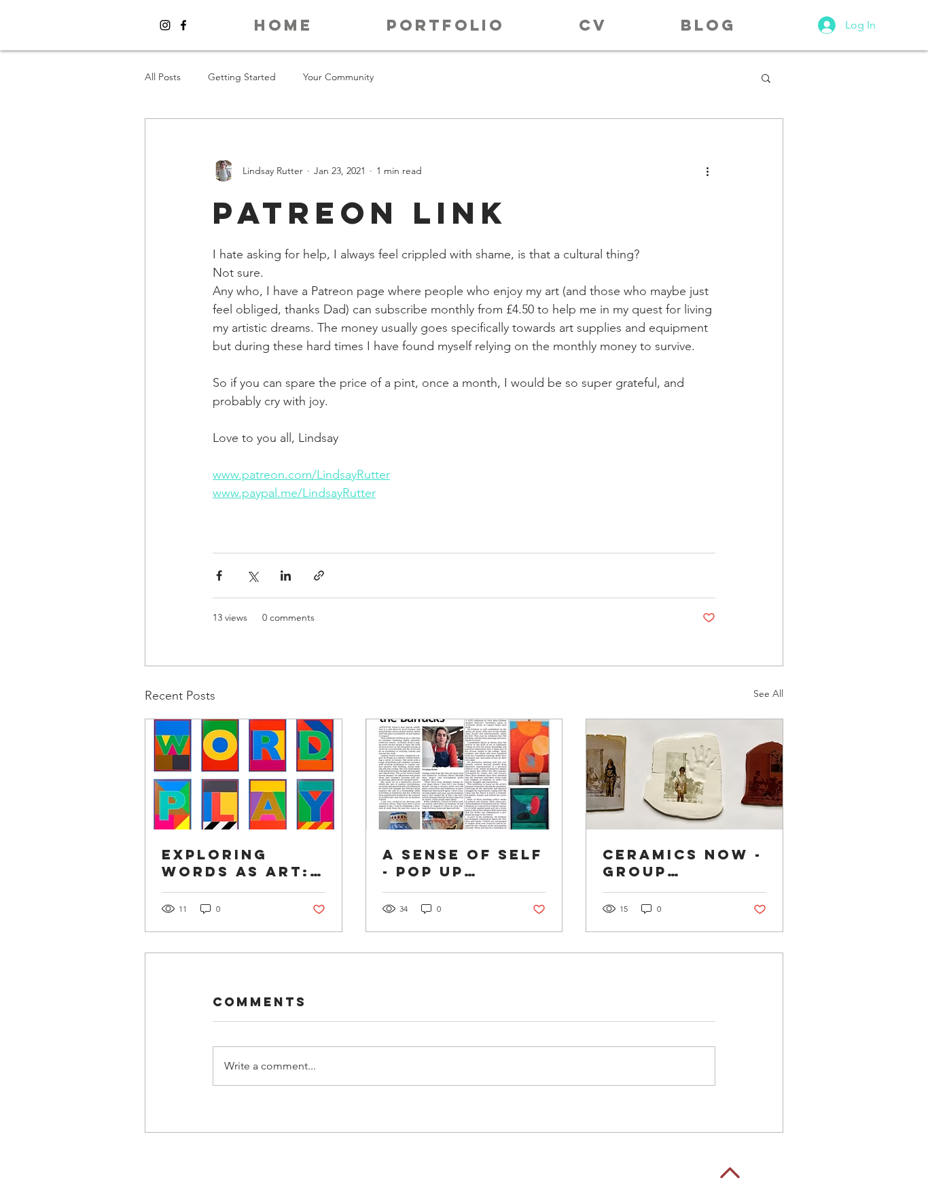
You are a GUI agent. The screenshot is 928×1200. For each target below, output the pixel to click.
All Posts (163, 77)
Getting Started (242, 77)
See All (768, 693)
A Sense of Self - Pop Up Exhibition (462, 863)
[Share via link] (319, 575)
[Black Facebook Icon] (183, 25)
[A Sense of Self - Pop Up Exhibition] (464, 774)
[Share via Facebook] (219, 575)
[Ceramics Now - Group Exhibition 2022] (684, 774)
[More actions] (707, 170)
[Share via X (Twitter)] (252, 575)
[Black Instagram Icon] (165, 25)
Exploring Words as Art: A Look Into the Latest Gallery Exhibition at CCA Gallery (236, 863)
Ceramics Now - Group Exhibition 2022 (682, 863)
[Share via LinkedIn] (285, 575)
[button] (445, 25)
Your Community (338, 77)
